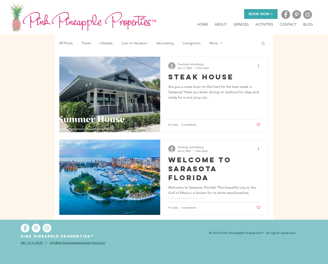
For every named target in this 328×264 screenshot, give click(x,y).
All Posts (66, 43)
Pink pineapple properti (53, 236)
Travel (86, 43)
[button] (241, 24)
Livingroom (192, 43)
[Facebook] (285, 14)
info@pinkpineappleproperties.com (77, 242)
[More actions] (260, 66)
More (214, 43)
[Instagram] (307, 14)
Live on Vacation (134, 43)
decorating (165, 43)
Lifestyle (106, 43)
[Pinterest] (296, 14)
